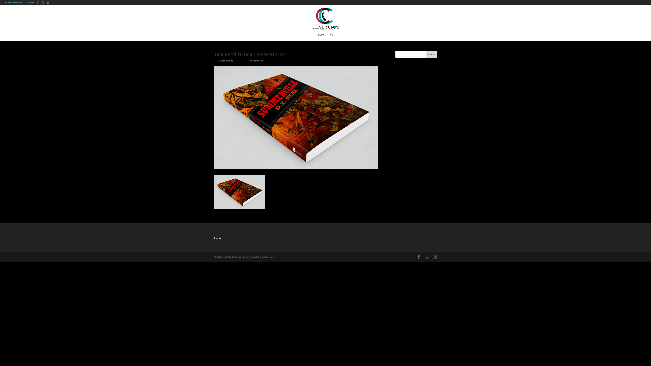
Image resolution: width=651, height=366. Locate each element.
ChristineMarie (225, 60)
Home (321, 35)
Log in (217, 238)
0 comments (257, 60)
